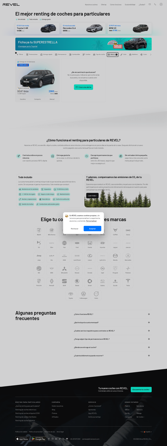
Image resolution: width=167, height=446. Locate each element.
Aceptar (92, 228)
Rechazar (74, 228)
